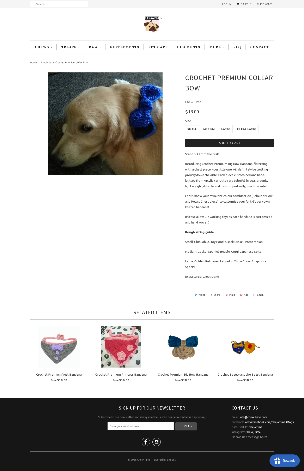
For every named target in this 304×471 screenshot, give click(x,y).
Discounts (188, 47)
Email (260, 294)
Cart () (246, 4)
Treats (69, 47)
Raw (93, 47)
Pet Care (158, 47)
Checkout (264, 4)
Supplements (124, 47)
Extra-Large (246, 128)
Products (46, 62)
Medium (209, 128)
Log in (226, 4)
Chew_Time (253, 432)
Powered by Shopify (164, 459)
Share (217, 294)
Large (225, 128)
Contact (259, 47)
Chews (42, 47)
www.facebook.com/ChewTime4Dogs (269, 422)
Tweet (201, 294)
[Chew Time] (152, 25)
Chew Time (193, 102)
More (215, 47)
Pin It (232, 294)
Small (192, 128)
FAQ (237, 47)
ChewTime (255, 427)
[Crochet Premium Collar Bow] (105, 123)
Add (246, 294)
